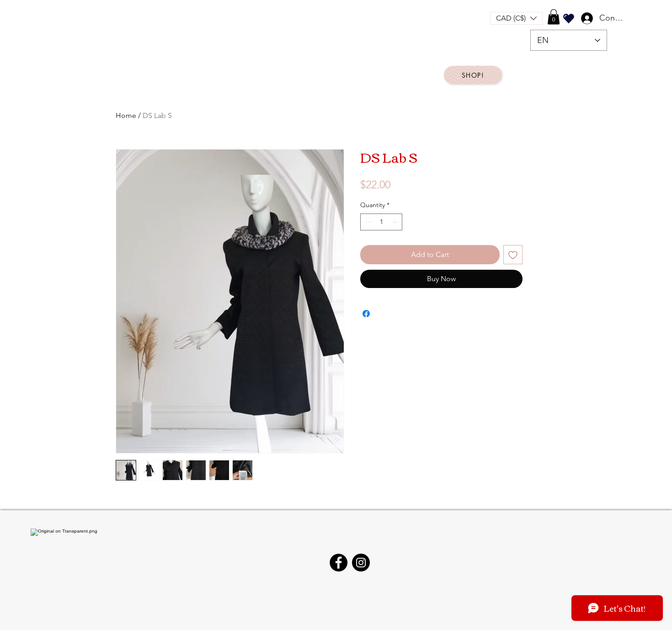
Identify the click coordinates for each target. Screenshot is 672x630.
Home (126, 115)
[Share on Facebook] (366, 313)
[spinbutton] (381, 222)
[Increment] (395, 222)
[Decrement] (367, 222)
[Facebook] (338, 562)
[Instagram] (361, 562)
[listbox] (516, 18)
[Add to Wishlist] (513, 254)
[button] (516, 18)
